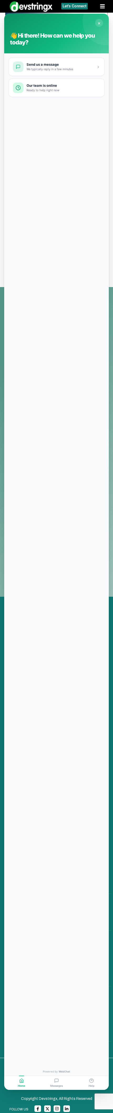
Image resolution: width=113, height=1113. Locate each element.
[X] (47, 1108)
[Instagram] (57, 1108)
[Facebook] (37, 1108)
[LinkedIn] (66, 1108)
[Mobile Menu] (104, 6)
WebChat (64, 1071)
